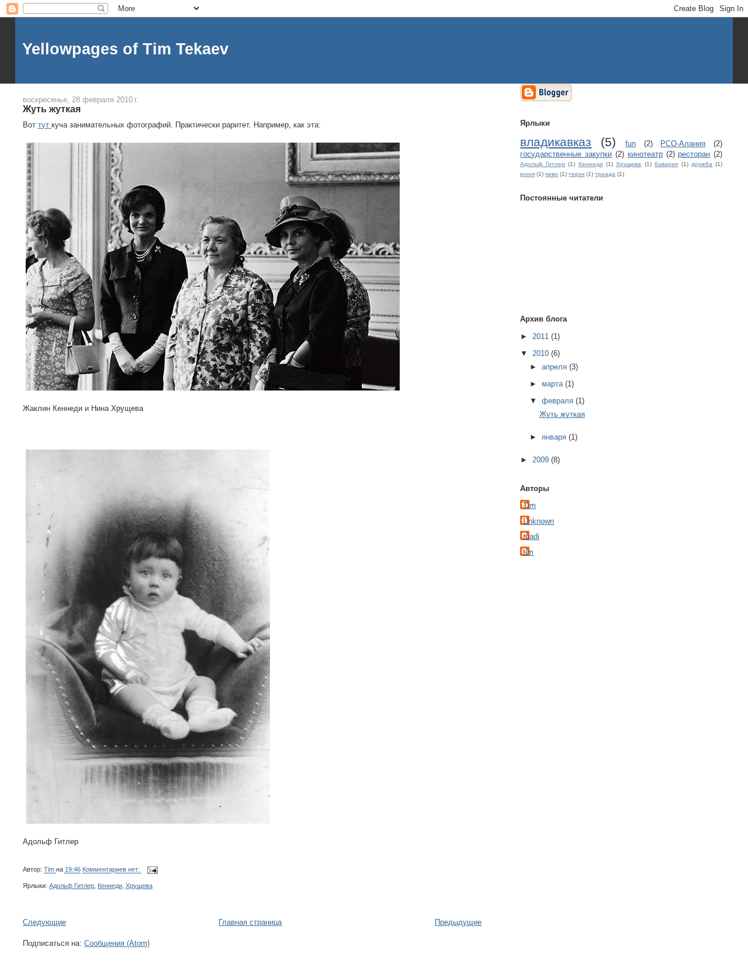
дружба (701, 164)
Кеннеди (110, 885)
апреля (555, 366)
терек (576, 174)
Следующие (44, 922)
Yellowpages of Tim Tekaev (125, 49)
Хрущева (139, 885)
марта (553, 383)
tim (528, 552)
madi (531, 536)
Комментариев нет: (111, 869)
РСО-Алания (682, 143)
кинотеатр (645, 154)
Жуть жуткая (52, 108)
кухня (527, 174)
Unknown (538, 521)
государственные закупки (566, 154)
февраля (559, 400)
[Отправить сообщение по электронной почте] (151, 869)
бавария (666, 164)
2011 (541, 336)
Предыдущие (458, 922)
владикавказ (555, 141)
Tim (529, 505)
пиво (551, 174)
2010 (541, 353)
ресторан (694, 154)
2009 (541, 459)
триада (605, 174)
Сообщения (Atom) (117, 943)
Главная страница (250, 922)
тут (44, 124)
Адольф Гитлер (71, 885)
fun (630, 143)
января (555, 437)
